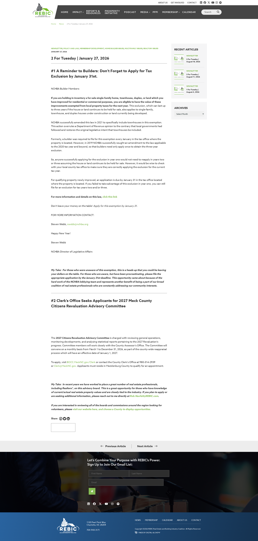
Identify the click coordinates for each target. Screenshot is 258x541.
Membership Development (92, 48)
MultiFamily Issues (133, 48)
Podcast (130, 12)
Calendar (189, 12)
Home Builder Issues (114, 48)
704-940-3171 (93, 529)
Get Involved (177, 2)
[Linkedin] (68, 418)
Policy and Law (71, 48)
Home (64, 12)
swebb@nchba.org (77, 224)
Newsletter (56, 48)
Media (144, 12)
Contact (192, 2)
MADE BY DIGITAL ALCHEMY (149, 532)
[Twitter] (64, 418)
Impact (77, 12)
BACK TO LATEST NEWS (63, 426)
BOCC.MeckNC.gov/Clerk (81, 362)
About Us (163, 2)
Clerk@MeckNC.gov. (65, 366)
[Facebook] (60, 418)
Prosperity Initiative (112, 12)
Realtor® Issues (150, 48)
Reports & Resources (93, 12)
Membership (170, 12)
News (61, 24)
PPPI (155, 12)
